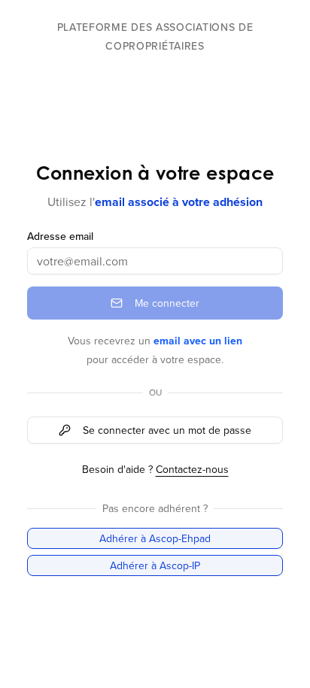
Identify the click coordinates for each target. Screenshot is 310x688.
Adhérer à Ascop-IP (155, 565)
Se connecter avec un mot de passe (167, 430)
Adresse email (60, 236)
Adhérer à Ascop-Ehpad (155, 538)
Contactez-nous (192, 469)
